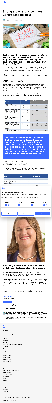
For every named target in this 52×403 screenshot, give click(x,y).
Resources (5, 330)
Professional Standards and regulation (11, 370)
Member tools (5, 340)
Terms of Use (13, 400)
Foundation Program (7, 355)
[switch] (19, 205)
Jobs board (5, 338)
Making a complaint (7, 372)
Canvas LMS (5, 336)
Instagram (5, 389)
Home (4, 6)
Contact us (5, 380)
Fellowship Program (7, 359)
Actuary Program (6, 357)
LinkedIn (4, 387)
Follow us (5, 384)
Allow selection (26, 213)
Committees (5, 376)
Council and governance (8, 374)
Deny (9, 213)
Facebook (5, 391)
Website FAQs (5, 348)
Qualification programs (8, 351)
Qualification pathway (7, 361)
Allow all (42, 213)
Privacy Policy (5, 400)
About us (4, 368)
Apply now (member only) (8, 334)
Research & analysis (12, 6)
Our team (4, 378)
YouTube (4, 393)
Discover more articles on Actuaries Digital (12, 344)
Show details (45, 209)
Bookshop (5, 342)
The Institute (6, 364)
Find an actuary (6, 346)
